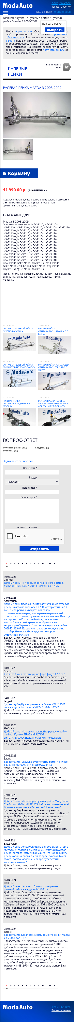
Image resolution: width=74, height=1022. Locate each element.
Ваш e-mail (29, 487)
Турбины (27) (10, 450)
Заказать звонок (61, 6)
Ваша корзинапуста (53, 66)
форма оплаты (24, 31)
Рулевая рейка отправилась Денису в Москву (16, 403)
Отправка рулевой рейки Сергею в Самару (18, 330)
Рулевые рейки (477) (15, 447)
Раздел (33, 477)
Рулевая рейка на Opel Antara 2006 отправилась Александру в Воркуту (53, 403)
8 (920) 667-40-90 (61, 3)
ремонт (10, 40)
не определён (61, 12)
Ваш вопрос (29, 497)
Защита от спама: (26, 527)
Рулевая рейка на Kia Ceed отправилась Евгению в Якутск (53, 367)
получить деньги (53, 50)
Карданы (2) (42, 447)
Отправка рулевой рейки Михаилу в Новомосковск (19, 366)
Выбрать (55, 29)
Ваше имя (30, 468)
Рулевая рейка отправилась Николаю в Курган (53, 331)
